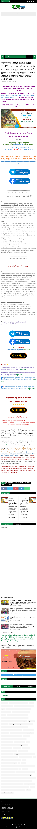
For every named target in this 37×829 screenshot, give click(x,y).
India (33, 778)
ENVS (3, 775)
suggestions (18, 706)
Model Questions (19, 742)
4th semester (17, 748)
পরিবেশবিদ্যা (28, 790)
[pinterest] (34, 1)
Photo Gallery (4, 695)
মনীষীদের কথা (4, 778)
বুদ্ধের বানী (3, 793)
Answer (4, 715)
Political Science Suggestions (26, 766)
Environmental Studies (8, 772)
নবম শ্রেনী (29, 775)
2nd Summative (15, 718)
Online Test (5, 733)
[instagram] (35, 1)
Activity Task (5, 721)
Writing (8, 775)
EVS (26, 745)
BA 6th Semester (19, 482)
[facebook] (27, 1)
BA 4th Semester (6, 727)
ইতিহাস (27, 742)
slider (14, 751)
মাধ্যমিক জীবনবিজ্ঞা (10, 793)
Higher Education (24, 712)
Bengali (4, 484)
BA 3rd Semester (28, 724)
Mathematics (20, 772)
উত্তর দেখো (23, 369)
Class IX (15, 757)
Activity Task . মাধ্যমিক (17, 745)
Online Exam (10, 445)
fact (3, 769)
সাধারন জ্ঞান (9, 757)
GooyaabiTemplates (29, 827)
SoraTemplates (12, 827)
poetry (32, 787)
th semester (5, 790)
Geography (16, 715)
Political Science (6, 748)
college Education (7, 763)
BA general (27, 482)
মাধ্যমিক (3, 709)
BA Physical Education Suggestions (11, 730)
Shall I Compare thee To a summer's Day (12, 784)
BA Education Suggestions (19, 727)
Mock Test (4, 724)
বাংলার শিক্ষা (20, 441)
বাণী (19, 769)
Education (24, 715)
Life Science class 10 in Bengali (10, 781)
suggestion (9, 769)
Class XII (27, 778)
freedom (4, 787)
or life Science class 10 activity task (18, 787)
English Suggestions (25, 757)
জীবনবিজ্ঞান (24, 721)
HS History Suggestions (8, 766)
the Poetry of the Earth (19, 775)
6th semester (9, 482)
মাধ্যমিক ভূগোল (19, 724)
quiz (15, 763)
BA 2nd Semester (26, 709)
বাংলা (10, 724)
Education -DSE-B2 (28, 730)
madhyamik (27, 706)
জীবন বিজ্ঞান (3, 757)
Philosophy (26, 748)
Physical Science (6, 751)
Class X (31, 703)
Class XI (25, 769)
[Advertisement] (18, 35)
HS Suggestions (6, 712)
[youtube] (32, 1)
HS (32, 706)
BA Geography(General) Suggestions (12, 736)
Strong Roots (30, 772)
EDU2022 (23, 763)
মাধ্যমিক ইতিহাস (26, 736)
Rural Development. (26, 781)
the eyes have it (14, 790)
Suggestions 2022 (16, 721)
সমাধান (9, 778)
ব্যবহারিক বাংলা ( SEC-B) (6, 745)
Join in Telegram (20, 675)
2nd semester (5, 718)
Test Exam (17, 760)
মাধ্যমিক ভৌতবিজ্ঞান (30, 733)
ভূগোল (14, 724)
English (15, 712)
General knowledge (7, 754)
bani (23, 760)
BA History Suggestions (13, 709)
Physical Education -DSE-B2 (17, 733)
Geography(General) (7, 742)
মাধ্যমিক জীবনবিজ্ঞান (31, 721)
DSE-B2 (9, 484)
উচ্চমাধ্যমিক (23, 790)
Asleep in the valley (17, 778)
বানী (2, 760)
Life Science (24, 718)
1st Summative (9, 760)
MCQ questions (18, 754)
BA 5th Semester (6, 739)
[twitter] (29, 1)
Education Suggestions (19, 739)
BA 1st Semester (22, 751)
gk (34, 757)
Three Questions (29, 784)
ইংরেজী (16, 769)
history (10, 706)
